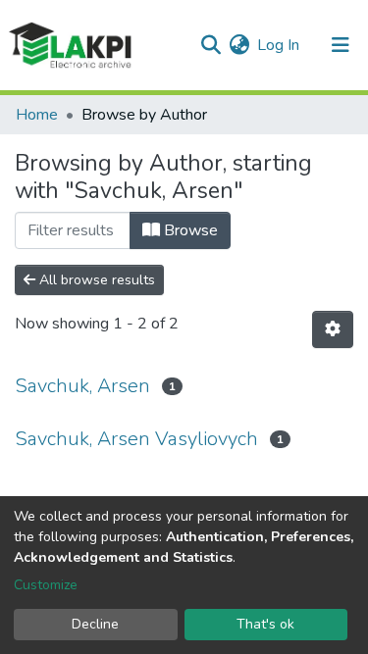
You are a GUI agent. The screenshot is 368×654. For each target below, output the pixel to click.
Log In (279, 45)
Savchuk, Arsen (82, 386)
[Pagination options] (332, 329)
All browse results (95, 280)
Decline (95, 624)
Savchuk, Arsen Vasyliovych (136, 439)
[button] (239, 45)
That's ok (265, 624)
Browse (189, 230)
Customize (46, 585)
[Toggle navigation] (340, 45)
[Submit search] (210, 45)
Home (37, 115)
